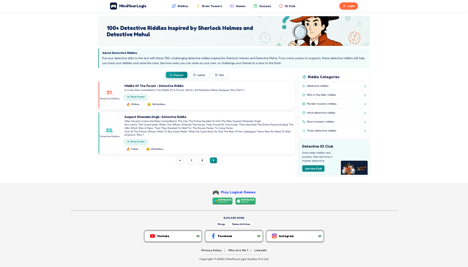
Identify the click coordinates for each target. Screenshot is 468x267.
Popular (179, 75)
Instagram (286, 236)
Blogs (221, 224)
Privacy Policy (211, 250)
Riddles (183, 6)
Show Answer (138, 96)
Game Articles (241, 224)
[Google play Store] (222, 201)
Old (221, 75)
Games (241, 6)
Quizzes (265, 6)
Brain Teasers (212, 6)
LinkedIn (260, 250)
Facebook (225, 236)
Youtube (163, 236)
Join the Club (313, 168)
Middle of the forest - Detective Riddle (154, 86)
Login (351, 6)
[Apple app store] (245, 201)
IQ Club (290, 6)
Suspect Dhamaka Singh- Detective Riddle (155, 117)
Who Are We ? (238, 250)
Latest (201, 75)
